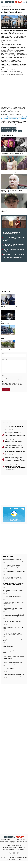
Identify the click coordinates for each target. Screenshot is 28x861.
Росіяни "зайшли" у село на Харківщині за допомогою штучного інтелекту (15, 440)
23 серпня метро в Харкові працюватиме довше (11, 232)
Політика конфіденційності (9, 849)
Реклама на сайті (22, 847)
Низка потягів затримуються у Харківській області (13, 591)
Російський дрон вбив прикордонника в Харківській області (13, 602)
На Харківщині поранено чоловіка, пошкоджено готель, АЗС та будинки (12, 577)
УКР (13, 856)
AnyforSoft (18, 859)
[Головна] (13, 2)
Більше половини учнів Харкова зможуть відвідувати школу (13, 657)
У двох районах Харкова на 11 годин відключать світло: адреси (12, 669)
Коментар (4, 359)
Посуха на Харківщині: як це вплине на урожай (13, 627)
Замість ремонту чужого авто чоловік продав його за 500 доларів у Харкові (12, 566)
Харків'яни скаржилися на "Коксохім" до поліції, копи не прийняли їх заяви (13, 65)
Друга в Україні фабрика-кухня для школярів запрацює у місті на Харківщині (13, 560)
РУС (24, 2)
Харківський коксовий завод (7, 131)
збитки (20, 131)
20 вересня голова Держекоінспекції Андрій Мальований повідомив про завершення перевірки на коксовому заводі (14, 118)
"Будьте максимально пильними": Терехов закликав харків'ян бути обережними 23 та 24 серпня (14, 584)
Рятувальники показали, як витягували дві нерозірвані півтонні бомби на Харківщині (14, 675)
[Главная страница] (14, 837)
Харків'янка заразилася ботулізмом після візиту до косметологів (14, 572)
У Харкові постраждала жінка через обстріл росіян (12, 597)
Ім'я (3, 354)
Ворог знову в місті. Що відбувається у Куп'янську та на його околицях (15, 452)
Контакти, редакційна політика (14, 845)
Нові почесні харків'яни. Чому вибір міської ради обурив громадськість (14, 446)
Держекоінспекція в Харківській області (9, 128)
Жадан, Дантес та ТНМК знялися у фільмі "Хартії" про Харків (13, 645)
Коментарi (6, 389)
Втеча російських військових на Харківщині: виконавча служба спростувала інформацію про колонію (13, 257)
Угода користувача (21, 849)
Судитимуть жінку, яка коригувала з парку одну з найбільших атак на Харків (14, 239)
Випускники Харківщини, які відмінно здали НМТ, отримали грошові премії (12, 633)
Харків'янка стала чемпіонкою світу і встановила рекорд (12, 622)
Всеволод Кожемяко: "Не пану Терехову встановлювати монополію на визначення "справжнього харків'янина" (15, 466)
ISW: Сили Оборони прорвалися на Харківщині (13, 250)
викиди (15, 131)
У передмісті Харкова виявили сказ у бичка (12, 639)
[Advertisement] (14, 90)
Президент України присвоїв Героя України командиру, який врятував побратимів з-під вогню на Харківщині (15, 459)
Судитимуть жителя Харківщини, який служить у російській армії (12, 663)
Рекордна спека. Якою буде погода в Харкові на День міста (12, 608)
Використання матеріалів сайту (9, 847)
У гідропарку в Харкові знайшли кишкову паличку (13, 244)
